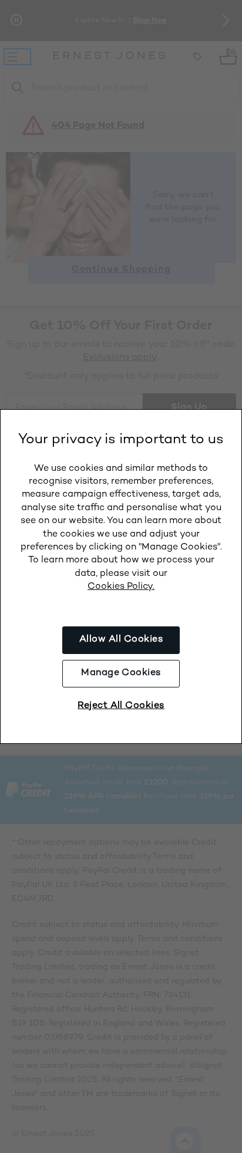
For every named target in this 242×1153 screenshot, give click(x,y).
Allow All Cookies (121, 640)
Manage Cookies (121, 673)
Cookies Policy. (121, 587)
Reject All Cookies (121, 706)
